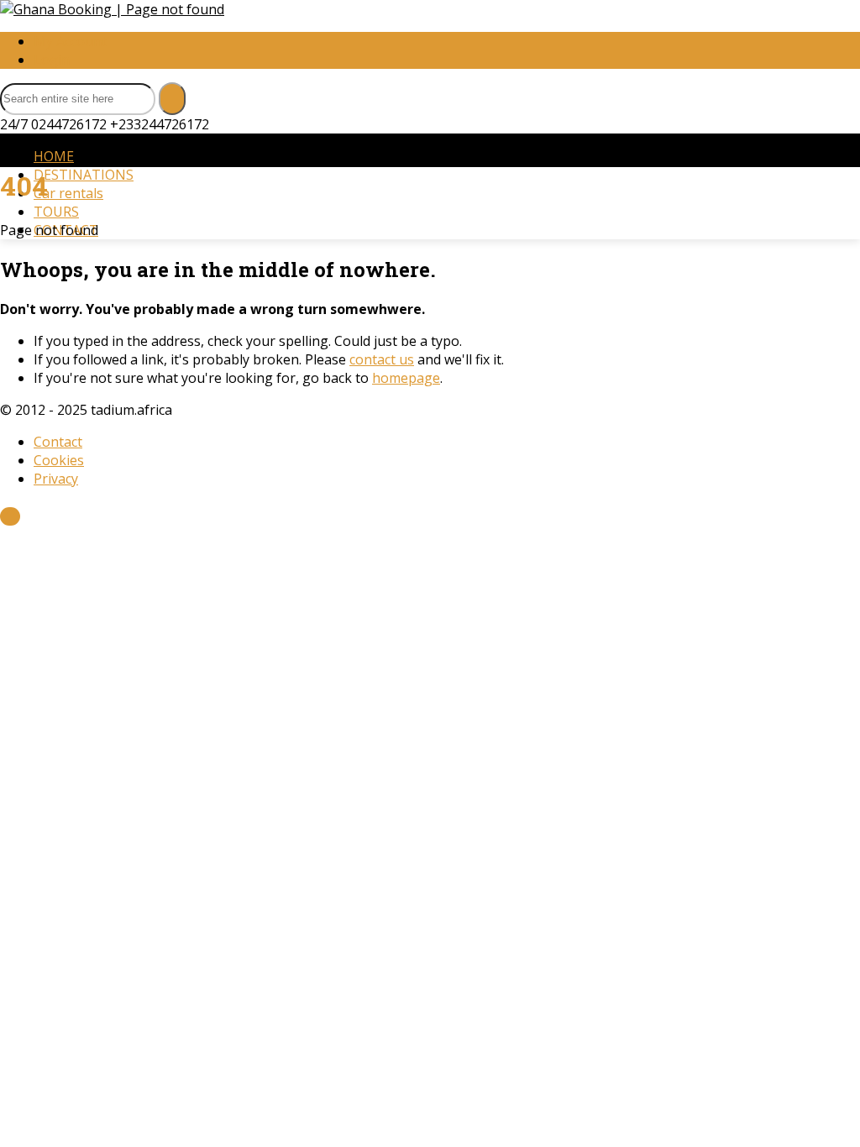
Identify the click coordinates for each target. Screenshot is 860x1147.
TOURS (56, 211)
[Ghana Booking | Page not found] (112, 9)
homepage (406, 378)
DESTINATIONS (84, 174)
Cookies (59, 460)
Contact (58, 441)
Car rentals (68, 193)
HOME (54, 156)
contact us (381, 359)
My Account (70, 41)
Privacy (56, 478)
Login (52, 59)
